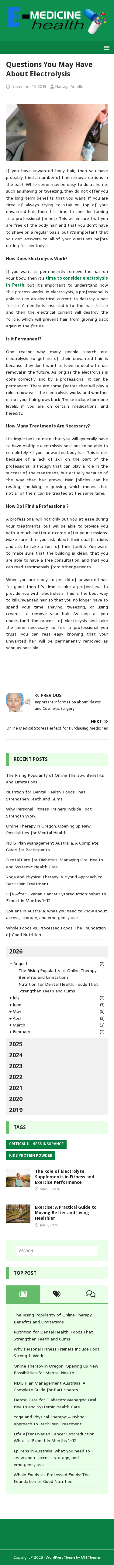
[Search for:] (57, 1251)
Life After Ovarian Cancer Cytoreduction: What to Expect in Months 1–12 (54, 1437)
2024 (15, 1055)
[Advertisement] (60, 671)
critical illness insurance (36, 1144)
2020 (15, 1099)
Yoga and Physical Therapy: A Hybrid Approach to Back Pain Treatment (49, 1420)
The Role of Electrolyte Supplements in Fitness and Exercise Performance (64, 1177)
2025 (15, 1044)
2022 (15, 1077)
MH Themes (91, 1557)
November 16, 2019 (29, 86)
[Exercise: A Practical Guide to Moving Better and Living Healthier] (18, 1219)
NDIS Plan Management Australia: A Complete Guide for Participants (49, 1386)
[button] (105, 47)
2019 (15, 1110)
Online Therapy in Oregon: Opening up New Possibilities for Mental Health (48, 829)
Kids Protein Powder (30, 1155)
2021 (15, 1088)
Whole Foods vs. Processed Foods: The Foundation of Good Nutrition (52, 1478)
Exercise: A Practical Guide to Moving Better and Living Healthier (66, 1213)
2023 (15, 1066)
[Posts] (23, 1294)
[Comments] (91, 1294)
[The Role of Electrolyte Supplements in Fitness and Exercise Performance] (18, 1183)
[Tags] (57, 1294)
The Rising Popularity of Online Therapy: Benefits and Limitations (58, 974)
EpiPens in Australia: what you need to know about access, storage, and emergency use (56, 914)
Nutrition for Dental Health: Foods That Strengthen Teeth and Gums (45, 795)
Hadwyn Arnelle (69, 86)
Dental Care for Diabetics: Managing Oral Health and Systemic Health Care (54, 863)
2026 (15, 951)
